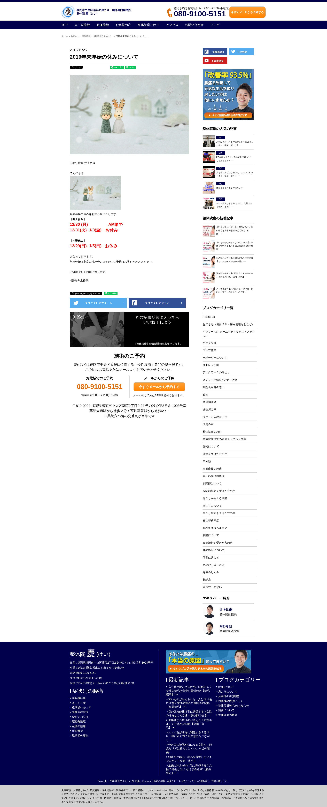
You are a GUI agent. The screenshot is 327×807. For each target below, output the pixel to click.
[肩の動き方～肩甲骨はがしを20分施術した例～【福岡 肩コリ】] (209, 141)
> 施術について (225, 710)
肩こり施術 (82, 25)
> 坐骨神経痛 (78, 698)
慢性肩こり (209, 409)
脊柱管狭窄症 (211, 520)
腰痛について (211, 535)
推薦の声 (208, 424)
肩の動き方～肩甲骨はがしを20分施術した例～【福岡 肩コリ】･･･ (234, 143)
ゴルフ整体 (209, 350)
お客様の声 (123, 25)
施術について (211, 446)
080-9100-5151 (200, 14)
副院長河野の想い (213, 387)
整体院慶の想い (212, 431)
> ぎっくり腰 (78, 702)
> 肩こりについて (226, 691)
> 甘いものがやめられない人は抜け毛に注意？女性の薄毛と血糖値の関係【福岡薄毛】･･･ (189, 703)
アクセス (172, 25)
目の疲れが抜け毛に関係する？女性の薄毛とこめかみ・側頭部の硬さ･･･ (234, 260)
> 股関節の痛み (79, 735)
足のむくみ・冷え (213, 564)
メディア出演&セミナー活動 (220, 379)
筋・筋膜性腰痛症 (213, 476)
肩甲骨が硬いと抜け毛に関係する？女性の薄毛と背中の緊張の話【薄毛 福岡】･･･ (234, 230)
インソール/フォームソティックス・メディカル (229, 333)
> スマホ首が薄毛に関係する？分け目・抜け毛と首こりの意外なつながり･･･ (188, 736)
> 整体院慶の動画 (226, 715)
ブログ (215, 25)
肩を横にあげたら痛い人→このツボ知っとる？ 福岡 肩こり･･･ (234, 174)
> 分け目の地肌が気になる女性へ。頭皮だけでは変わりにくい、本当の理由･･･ (189, 748)
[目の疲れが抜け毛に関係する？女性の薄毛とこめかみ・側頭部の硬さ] (209, 262)
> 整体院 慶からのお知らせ (232, 705)
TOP (64, 25)
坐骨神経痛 (209, 402)
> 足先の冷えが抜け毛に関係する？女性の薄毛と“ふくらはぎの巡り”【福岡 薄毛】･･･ (190, 769)
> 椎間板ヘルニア (80, 707)
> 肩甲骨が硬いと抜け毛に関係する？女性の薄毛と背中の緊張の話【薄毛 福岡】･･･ (189, 690)
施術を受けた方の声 (215, 453)
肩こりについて (212, 505)
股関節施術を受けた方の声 (219, 490)
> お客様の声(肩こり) (229, 701)
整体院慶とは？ (148, 25)
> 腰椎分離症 (78, 721)
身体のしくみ (211, 572)
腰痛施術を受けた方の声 (218, 542)
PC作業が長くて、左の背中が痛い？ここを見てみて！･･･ (234, 159)
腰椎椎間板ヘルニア (215, 527)
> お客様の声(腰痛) (227, 696)
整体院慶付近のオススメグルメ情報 (224, 439)
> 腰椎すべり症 (79, 716)
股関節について (212, 483)
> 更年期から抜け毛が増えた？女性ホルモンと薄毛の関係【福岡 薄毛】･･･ (189, 724)
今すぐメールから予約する (159, 387)
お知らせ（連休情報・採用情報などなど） (228, 324)
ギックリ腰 (209, 342)
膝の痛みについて (213, 550)
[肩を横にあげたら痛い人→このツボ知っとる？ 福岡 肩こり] (209, 172)
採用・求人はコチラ (215, 416)
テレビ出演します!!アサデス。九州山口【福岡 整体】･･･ (234, 205)
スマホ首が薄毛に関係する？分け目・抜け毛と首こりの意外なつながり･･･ (234, 290)
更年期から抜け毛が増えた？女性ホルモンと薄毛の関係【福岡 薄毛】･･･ (234, 275)
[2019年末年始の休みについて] (98, 306)
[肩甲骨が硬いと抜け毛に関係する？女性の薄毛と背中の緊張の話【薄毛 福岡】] (209, 231)
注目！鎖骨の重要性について (229, 188)
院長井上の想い (212, 587)
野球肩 (207, 579)
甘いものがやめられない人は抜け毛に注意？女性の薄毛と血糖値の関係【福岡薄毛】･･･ (234, 246)
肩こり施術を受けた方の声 (219, 513)
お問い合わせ (194, 25)
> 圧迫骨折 (76, 730)
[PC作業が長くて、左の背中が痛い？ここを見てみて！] (209, 157)
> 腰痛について (225, 686)
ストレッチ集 (211, 365)
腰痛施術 (103, 25)
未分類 (207, 461)
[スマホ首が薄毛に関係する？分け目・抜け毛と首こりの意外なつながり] (209, 293)
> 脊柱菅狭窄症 (79, 712)
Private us (209, 316)
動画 (205, 394)
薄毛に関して (211, 557)
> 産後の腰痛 (78, 726)
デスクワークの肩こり (216, 372)
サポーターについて (215, 357)
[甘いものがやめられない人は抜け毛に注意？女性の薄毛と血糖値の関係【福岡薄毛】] (209, 246)
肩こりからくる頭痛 (215, 498)
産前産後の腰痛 (212, 468)
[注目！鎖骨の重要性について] (209, 188)
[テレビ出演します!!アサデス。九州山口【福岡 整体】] (209, 203)
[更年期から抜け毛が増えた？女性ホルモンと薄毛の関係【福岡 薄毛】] (209, 277)
